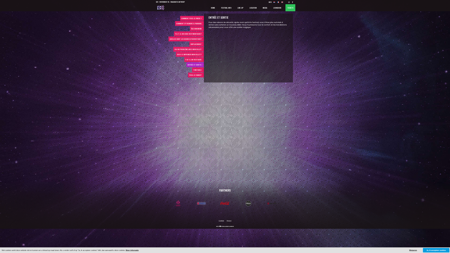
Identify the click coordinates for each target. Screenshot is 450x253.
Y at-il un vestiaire (194, 59)
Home (213, 7)
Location (253, 7)
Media (265, 7)
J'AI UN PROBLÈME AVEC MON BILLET (188, 49)
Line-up (240, 7)
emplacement (196, 44)
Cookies (221, 221)
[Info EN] (282, 2)
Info (270, 2)
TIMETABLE (197, 70)
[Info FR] (278, 2)
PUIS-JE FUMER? (195, 75)
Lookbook (277, 7)
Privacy (229, 221)
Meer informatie (132, 250)
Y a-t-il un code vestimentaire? (188, 34)
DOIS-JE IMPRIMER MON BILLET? (189, 54)
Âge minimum (196, 28)
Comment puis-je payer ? (191, 18)
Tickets (290, 7)
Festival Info (226, 7)
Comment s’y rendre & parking (189, 23)
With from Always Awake (225, 226)
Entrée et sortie (195, 64)
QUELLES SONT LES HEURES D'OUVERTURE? (186, 39)
